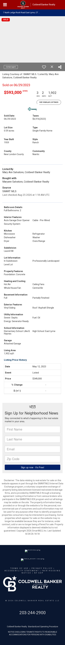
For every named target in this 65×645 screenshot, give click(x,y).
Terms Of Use (19, 568)
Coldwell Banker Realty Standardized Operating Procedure (32, 627)
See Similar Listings (48, 102)
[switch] (44, 67)
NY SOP (38, 573)
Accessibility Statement (22, 571)
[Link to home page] (23, 4)
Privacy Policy (42, 568)
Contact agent (11, 67)
